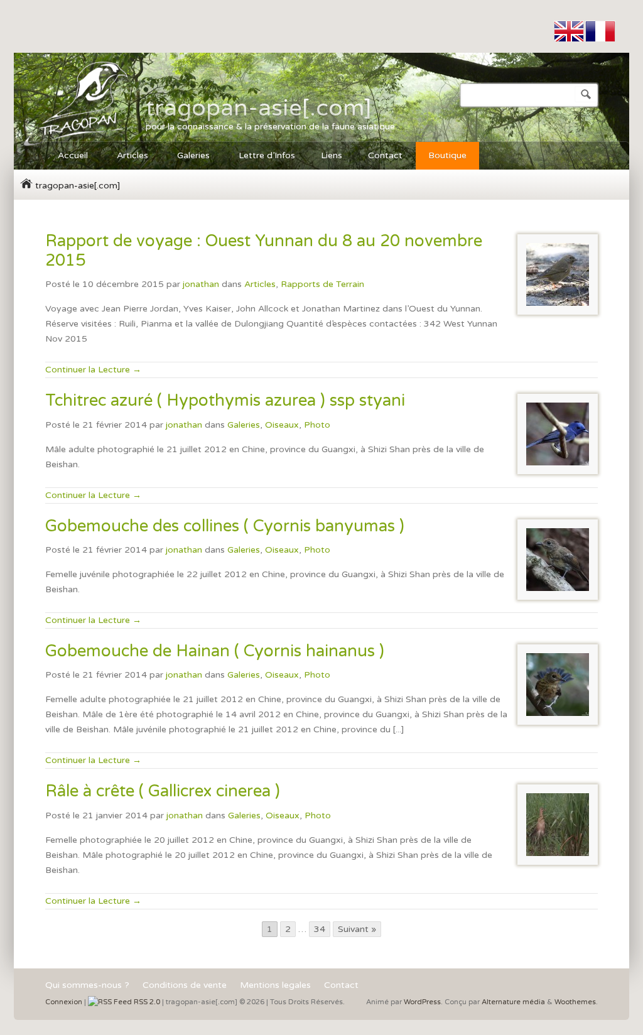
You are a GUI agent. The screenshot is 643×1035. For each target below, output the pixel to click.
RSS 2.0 (146, 1002)
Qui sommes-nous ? (87, 985)
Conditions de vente (185, 985)
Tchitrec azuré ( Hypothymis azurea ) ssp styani (225, 400)
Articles (126, 157)
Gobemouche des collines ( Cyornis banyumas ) (224, 526)
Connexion (63, 1002)
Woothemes (575, 1002)
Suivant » (357, 929)
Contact (385, 155)
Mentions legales (275, 985)
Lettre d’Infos (267, 155)
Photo (317, 425)
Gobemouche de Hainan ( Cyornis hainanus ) (214, 651)
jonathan (201, 284)
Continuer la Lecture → (93, 369)
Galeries (187, 157)
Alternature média (513, 1002)
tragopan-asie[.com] (259, 108)
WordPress (422, 1002)
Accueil (66, 157)
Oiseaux (282, 425)
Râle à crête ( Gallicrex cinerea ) (162, 791)
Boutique (447, 155)
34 (319, 929)
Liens (331, 155)
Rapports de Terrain (322, 284)
